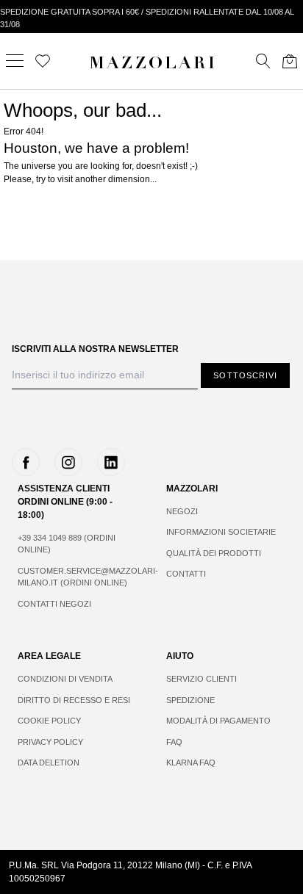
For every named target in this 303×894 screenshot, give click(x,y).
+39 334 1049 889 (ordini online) (66, 544)
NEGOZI (182, 511)
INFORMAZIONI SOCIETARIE (221, 531)
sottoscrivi (245, 375)
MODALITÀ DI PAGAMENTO (218, 720)
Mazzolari (153, 65)
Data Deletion (48, 762)
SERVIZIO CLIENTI (201, 678)
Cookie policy (49, 720)
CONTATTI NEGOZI (54, 603)
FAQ (174, 742)
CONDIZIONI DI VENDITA (65, 678)
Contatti (186, 573)
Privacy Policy (50, 742)
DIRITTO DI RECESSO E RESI (74, 700)
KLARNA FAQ (190, 762)
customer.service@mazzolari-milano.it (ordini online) (77, 577)
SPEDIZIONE (190, 700)
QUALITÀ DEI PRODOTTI (213, 553)
